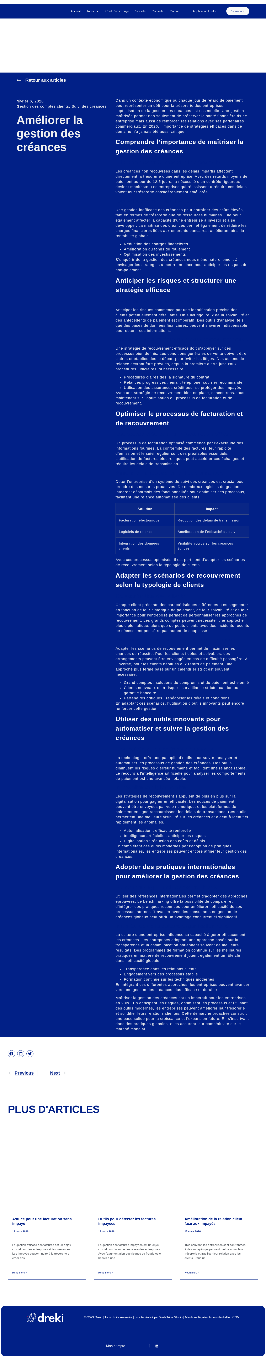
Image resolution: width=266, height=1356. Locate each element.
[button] (11, 1053)
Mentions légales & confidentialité (207, 1317)
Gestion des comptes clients (43, 106)
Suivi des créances (89, 106)
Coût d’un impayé (117, 11)
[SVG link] (45, 1317)
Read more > (19, 1272)
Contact (175, 11)
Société (140, 11)
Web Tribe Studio (170, 1317)
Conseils (158, 11)
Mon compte (115, 1346)
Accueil (75, 11)
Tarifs (90, 11)
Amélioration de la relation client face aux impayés (213, 1221)
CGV (235, 1317)
